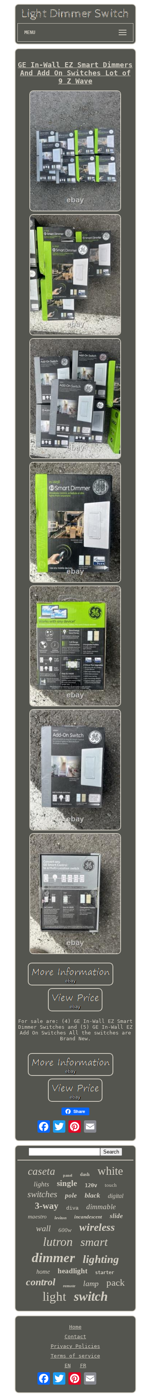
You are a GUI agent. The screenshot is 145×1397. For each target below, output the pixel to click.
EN (68, 1365)
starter (104, 1272)
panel (67, 1175)
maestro (37, 1216)
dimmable (101, 1207)
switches (42, 1194)
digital (115, 1196)
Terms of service (75, 1356)
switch (91, 1296)
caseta (41, 1171)
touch (111, 1185)
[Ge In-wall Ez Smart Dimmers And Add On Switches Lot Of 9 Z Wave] (75, 151)
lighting (101, 1259)
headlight (72, 1271)
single (67, 1183)
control (40, 1282)
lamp (91, 1283)
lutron (58, 1242)
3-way (46, 1206)
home (43, 1271)
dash (85, 1174)
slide (116, 1216)
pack (115, 1282)
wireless (97, 1227)
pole (71, 1195)
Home (75, 1327)
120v (91, 1185)
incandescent (88, 1217)
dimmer (53, 1257)
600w (65, 1230)
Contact (75, 1336)
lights (41, 1184)
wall (43, 1228)
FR (83, 1365)
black (92, 1195)
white (110, 1170)
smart (94, 1242)
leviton (61, 1217)
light (54, 1296)
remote (69, 1285)
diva (72, 1208)
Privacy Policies (75, 1346)
